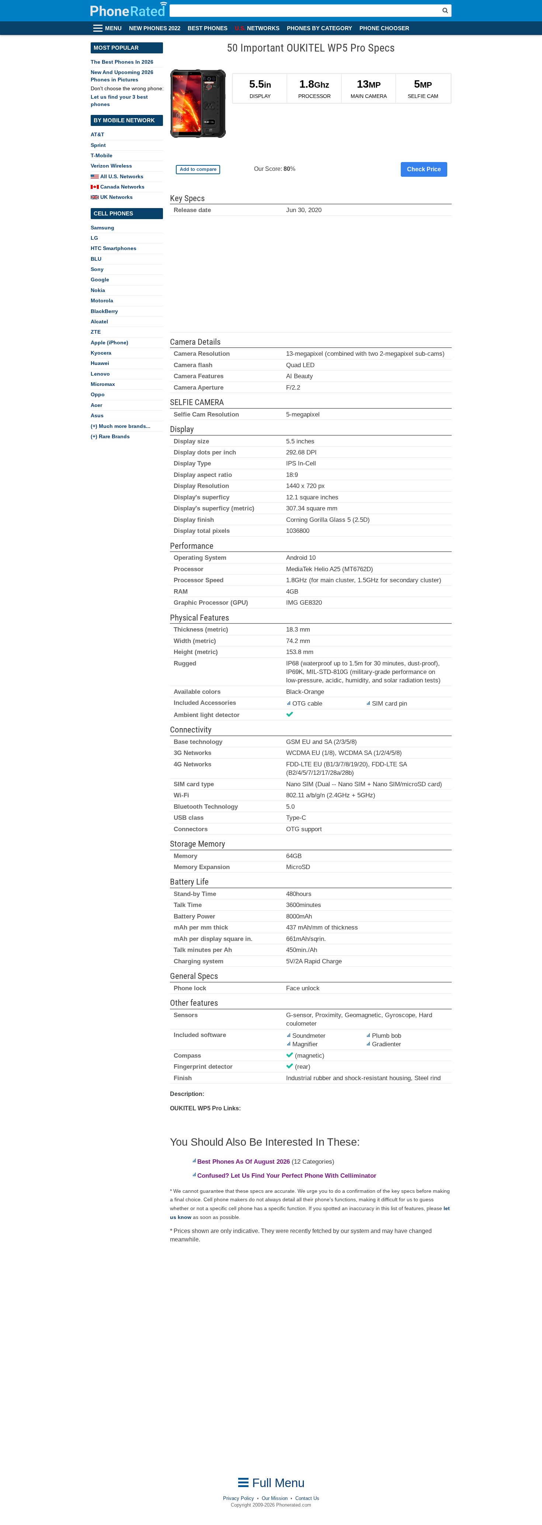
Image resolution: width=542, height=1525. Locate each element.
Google (100, 279)
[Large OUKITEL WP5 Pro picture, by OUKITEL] (198, 105)
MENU (113, 28)
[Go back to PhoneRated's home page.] (130, 10)
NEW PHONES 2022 (154, 28)
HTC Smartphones (113, 248)
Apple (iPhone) (109, 342)
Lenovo (100, 374)
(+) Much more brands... (120, 426)
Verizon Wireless (111, 166)
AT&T (97, 134)
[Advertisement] (311, 277)
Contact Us (307, 1498)
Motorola (102, 300)
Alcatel (99, 321)
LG (94, 238)
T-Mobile (101, 155)
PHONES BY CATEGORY (319, 28)
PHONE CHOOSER (384, 28)
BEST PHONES (207, 28)
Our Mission (275, 1498)
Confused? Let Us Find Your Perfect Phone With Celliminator (286, 1175)
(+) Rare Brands (110, 436)
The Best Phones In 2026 (122, 62)
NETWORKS (257, 28)
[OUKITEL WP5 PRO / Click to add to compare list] (198, 169)
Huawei (100, 363)
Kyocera (101, 353)
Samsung (102, 228)
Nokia (98, 290)
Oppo (98, 394)
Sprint (98, 145)
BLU (96, 259)
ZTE (96, 332)
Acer (96, 405)
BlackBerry (104, 311)
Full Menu (277, 1483)
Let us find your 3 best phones (119, 100)
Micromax (103, 384)
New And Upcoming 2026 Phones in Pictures (122, 75)
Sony (97, 269)
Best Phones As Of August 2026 (243, 1161)
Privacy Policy (238, 1498)
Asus (97, 415)
